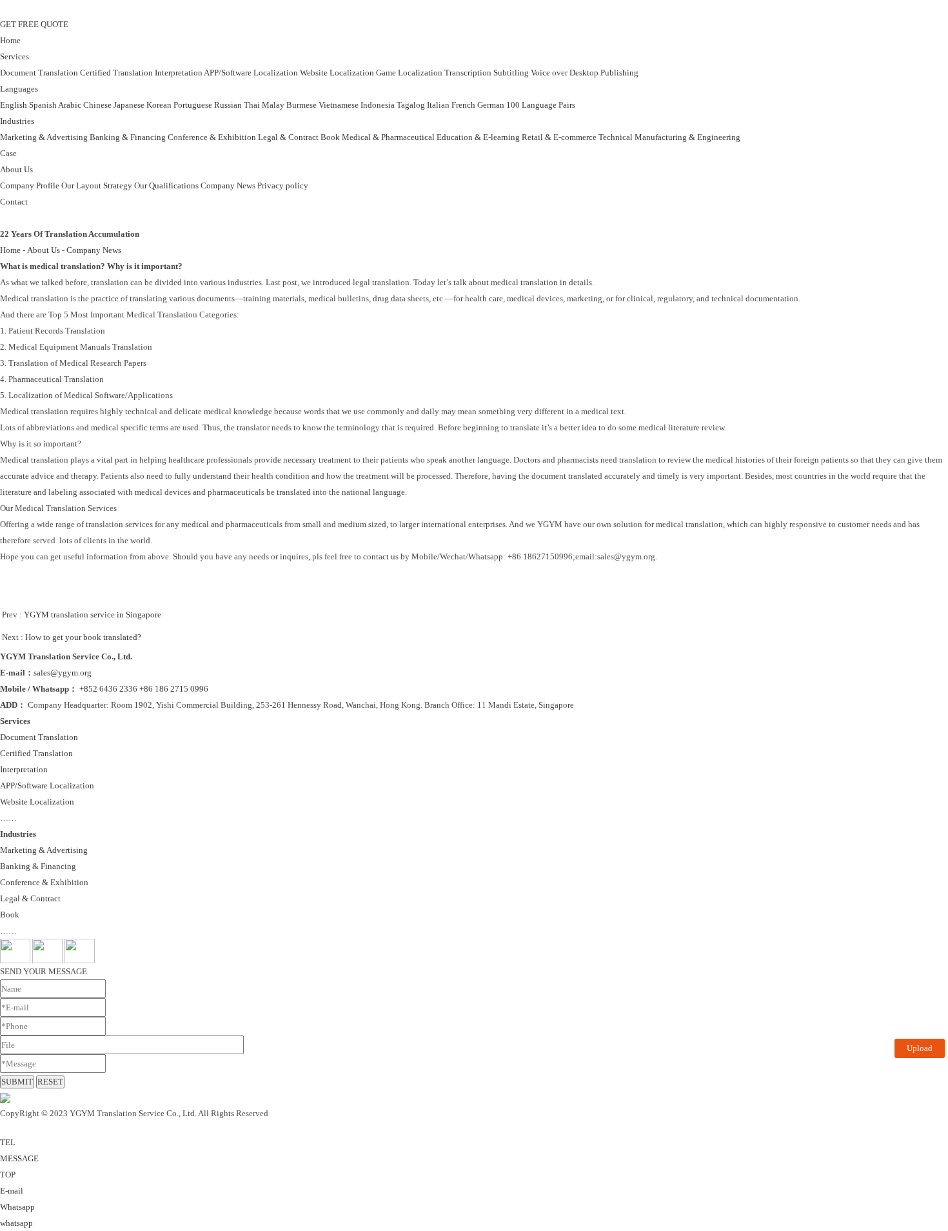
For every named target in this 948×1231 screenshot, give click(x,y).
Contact (14, 201)
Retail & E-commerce (559, 137)
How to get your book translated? (83, 637)
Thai (252, 105)
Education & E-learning (478, 137)
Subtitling (511, 72)
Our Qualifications (166, 185)
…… (8, 818)
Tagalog (411, 105)
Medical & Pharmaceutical (388, 137)
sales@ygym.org (63, 672)
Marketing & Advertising (44, 137)
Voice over (549, 72)
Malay (273, 105)
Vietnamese (339, 105)
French (463, 105)
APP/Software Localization (251, 72)
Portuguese (192, 105)
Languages (19, 89)
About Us (16, 169)
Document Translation (39, 72)
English (13, 105)
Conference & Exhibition (212, 137)
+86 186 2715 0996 (173, 689)
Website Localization (337, 72)
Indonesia (377, 105)
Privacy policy (282, 185)
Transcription (467, 72)
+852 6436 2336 (108, 689)
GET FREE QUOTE (34, 24)
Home (10, 40)
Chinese (97, 105)
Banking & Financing (128, 137)
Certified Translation (116, 72)
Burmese (301, 105)
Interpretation (178, 72)
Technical (615, 137)
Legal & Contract (288, 137)
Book (330, 137)
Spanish (43, 105)
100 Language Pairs (540, 105)
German (490, 105)
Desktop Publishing (603, 72)
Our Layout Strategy (96, 185)
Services (14, 56)
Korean (159, 105)
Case (8, 153)
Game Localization (409, 72)
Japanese (129, 105)
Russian (228, 105)
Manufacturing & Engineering (687, 137)
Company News (228, 185)
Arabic (69, 105)
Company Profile (29, 185)
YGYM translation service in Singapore (92, 614)
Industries (17, 121)
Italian (438, 105)
